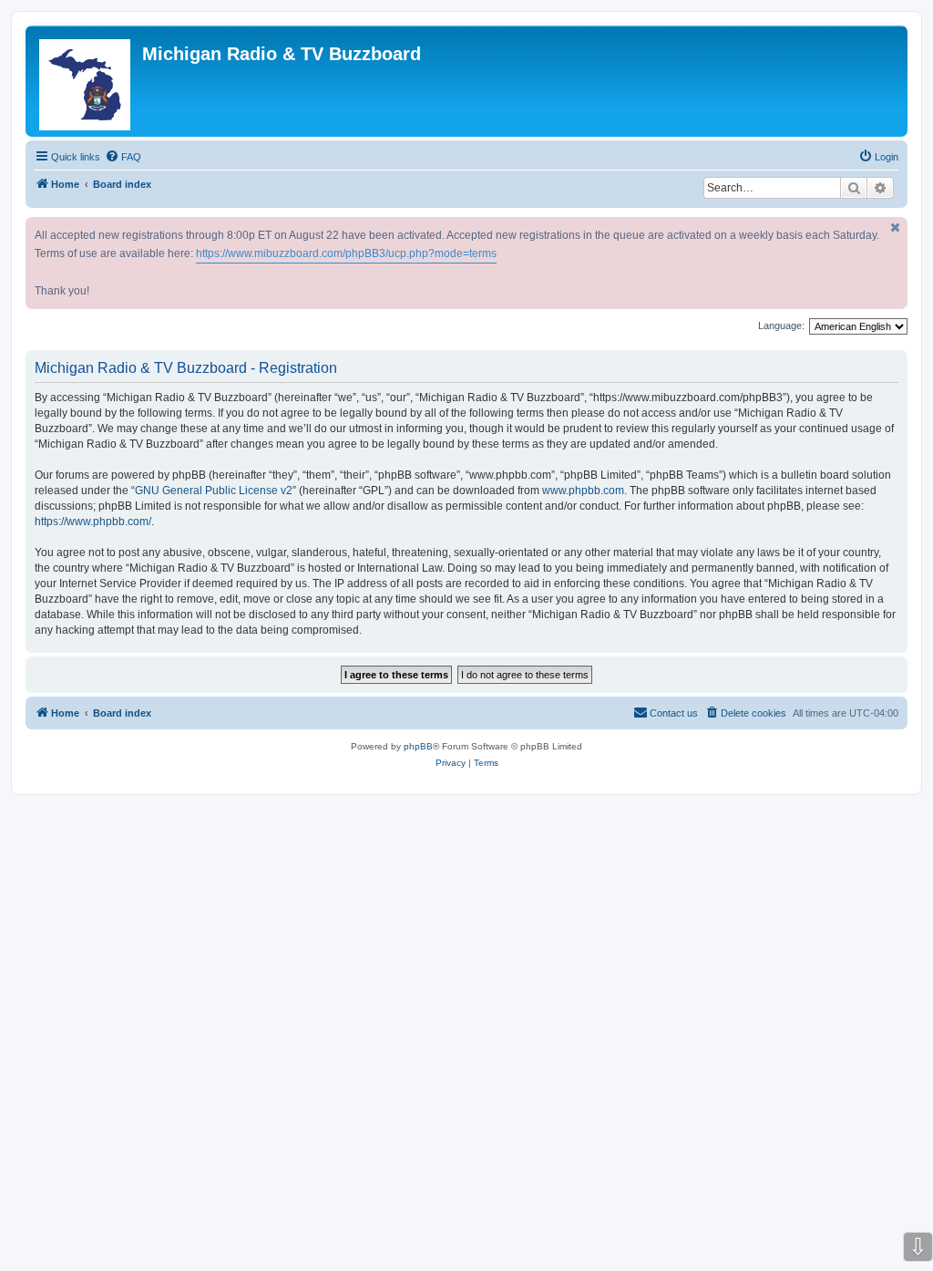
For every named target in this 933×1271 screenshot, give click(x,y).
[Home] (86, 81)
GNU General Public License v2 (213, 490)
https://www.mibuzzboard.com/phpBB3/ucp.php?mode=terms (346, 253)
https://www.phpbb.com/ (93, 521)
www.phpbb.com (583, 490)
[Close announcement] (895, 227)
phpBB (418, 746)
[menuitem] (123, 157)
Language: (781, 325)
